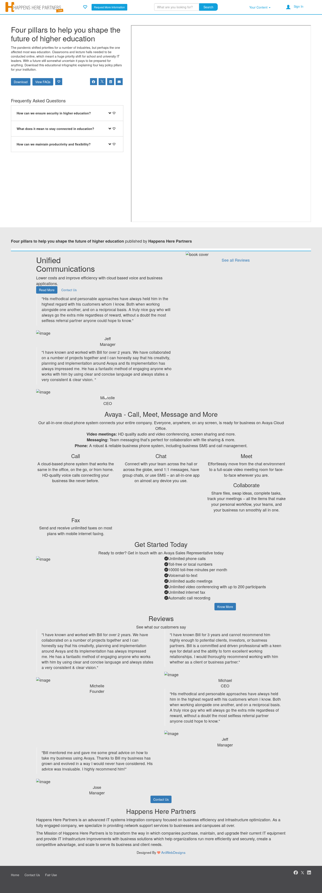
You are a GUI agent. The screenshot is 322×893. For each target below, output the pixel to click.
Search (208, 7)
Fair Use (51, 875)
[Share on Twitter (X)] (102, 81)
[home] (34, 6)
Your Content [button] (258, 7)
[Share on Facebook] (93, 81)
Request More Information (109, 7)
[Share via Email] (119, 81)
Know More (225, 606)
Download (21, 82)
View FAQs (42, 82)
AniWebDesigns (173, 852)
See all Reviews (236, 260)
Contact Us (69, 290)
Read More (47, 290)
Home (15, 875)
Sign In (298, 6)
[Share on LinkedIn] (110, 81)
